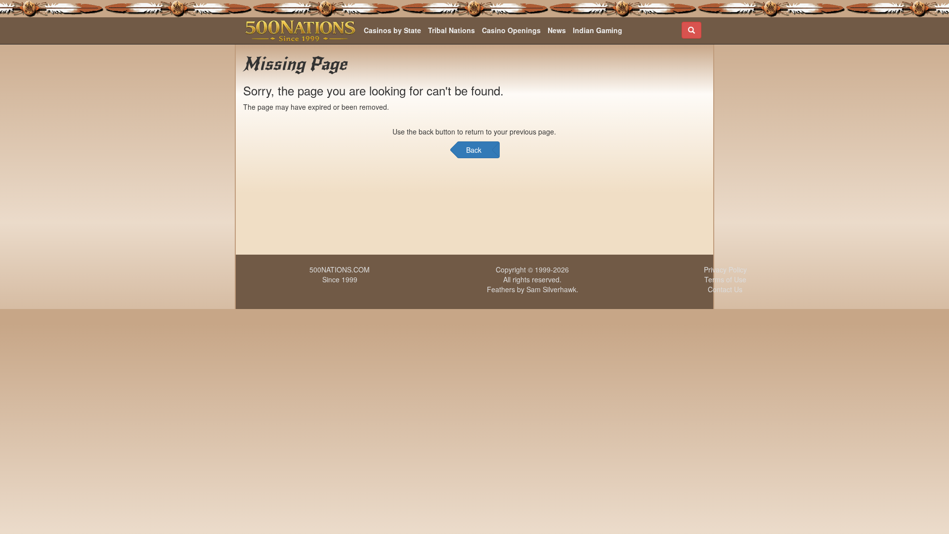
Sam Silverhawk (551, 289)
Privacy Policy (725, 269)
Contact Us (725, 289)
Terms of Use (725, 279)
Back (473, 150)
